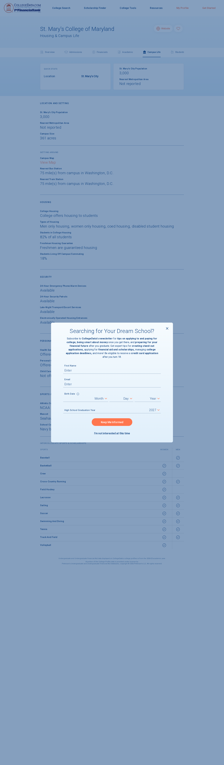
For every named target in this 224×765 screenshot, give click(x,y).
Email (67, 379)
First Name (70, 365)
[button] (78, 394)
